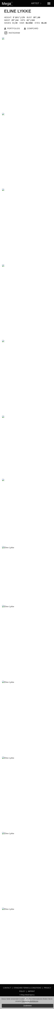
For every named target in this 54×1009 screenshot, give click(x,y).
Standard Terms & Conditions (27, 988)
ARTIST (35, 3)
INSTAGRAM (14, 33)
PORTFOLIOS (13, 28)
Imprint (31, 991)
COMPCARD (32, 28)
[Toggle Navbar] (49, 3)
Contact (7, 988)
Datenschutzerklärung (30, 1001)
